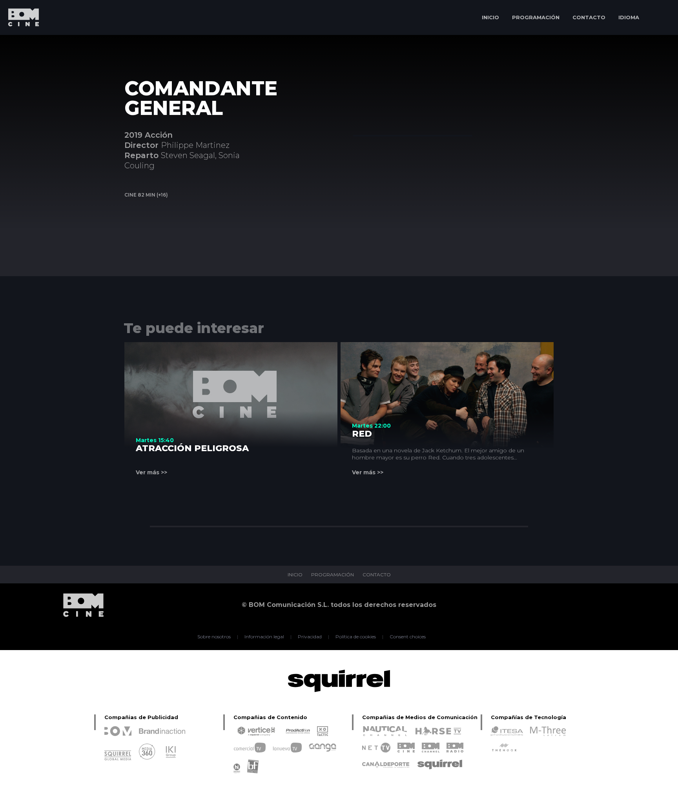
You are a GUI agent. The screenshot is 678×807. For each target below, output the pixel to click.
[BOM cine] (19, 40)
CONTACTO (588, 17)
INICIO (490, 17)
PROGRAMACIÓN (536, 17)
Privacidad (310, 636)
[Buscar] (660, 17)
